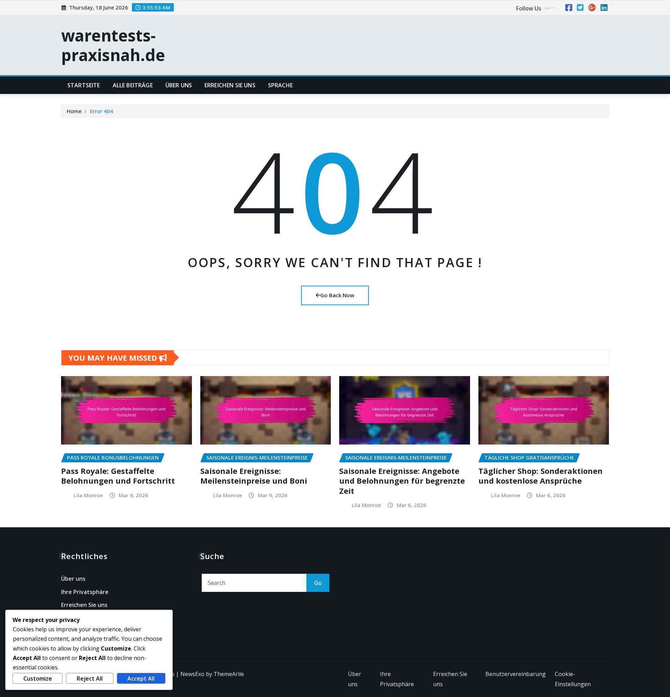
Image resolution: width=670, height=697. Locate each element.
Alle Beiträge (133, 85)
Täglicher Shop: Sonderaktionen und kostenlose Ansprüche (540, 475)
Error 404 (101, 111)
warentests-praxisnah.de (113, 44)
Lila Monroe (88, 495)
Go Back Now (337, 295)
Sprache (280, 85)
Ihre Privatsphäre (85, 592)
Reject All (90, 678)
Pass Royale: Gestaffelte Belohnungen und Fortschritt (118, 475)
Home (74, 111)
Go (318, 583)
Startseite (83, 85)
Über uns (178, 85)
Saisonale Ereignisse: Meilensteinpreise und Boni (253, 475)
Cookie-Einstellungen (573, 679)
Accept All (141, 678)
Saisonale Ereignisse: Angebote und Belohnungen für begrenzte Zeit (402, 480)
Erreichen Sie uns (229, 85)
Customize (37, 678)
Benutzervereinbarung (515, 674)
